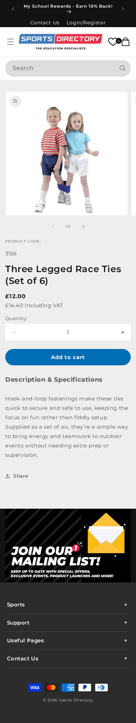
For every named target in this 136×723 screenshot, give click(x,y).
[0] (113, 42)
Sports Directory (76, 700)
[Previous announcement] (13, 9)
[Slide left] (52, 226)
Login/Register (86, 22)
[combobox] (68, 68)
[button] (10, 42)
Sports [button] (16, 604)
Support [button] (18, 622)
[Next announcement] (123, 9)
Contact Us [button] (23, 658)
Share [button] (20, 476)
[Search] (122, 68)
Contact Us (45, 22)
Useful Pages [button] (25, 640)
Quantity (16, 318)
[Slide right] (83, 226)
